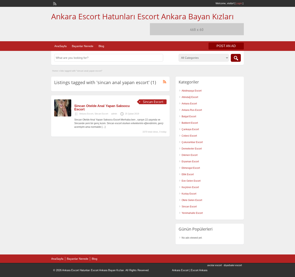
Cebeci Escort (189, 135)
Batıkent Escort (190, 123)
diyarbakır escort (233, 265)
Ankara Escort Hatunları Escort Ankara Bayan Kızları (142, 16)
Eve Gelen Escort (191, 180)
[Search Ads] (236, 58)
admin (114, 113)
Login (239, 3)
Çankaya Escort (190, 129)
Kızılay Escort (189, 193)
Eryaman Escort (190, 161)
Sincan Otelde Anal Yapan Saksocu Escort (102, 107)
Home (55, 71)
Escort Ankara (199, 270)
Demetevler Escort (192, 148)
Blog (101, 46)
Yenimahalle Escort (192, 213)
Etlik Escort (188, 174)
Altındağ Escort (190, 97)
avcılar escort (214, 265)
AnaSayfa (60, 46)
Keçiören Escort (190, 187)
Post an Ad (226, 46)
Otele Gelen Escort (192, 200)
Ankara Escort (86, 113)
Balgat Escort (189, 116)
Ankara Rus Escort (192, 110)
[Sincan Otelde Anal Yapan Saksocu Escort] (62, 115)
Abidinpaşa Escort (191, 90)
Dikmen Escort (189, 155)
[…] (103, 127)
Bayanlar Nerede (82, 46)
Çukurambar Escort (192, 142)
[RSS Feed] (54, 3)
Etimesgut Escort (191, 168)
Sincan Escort (101, 113)
